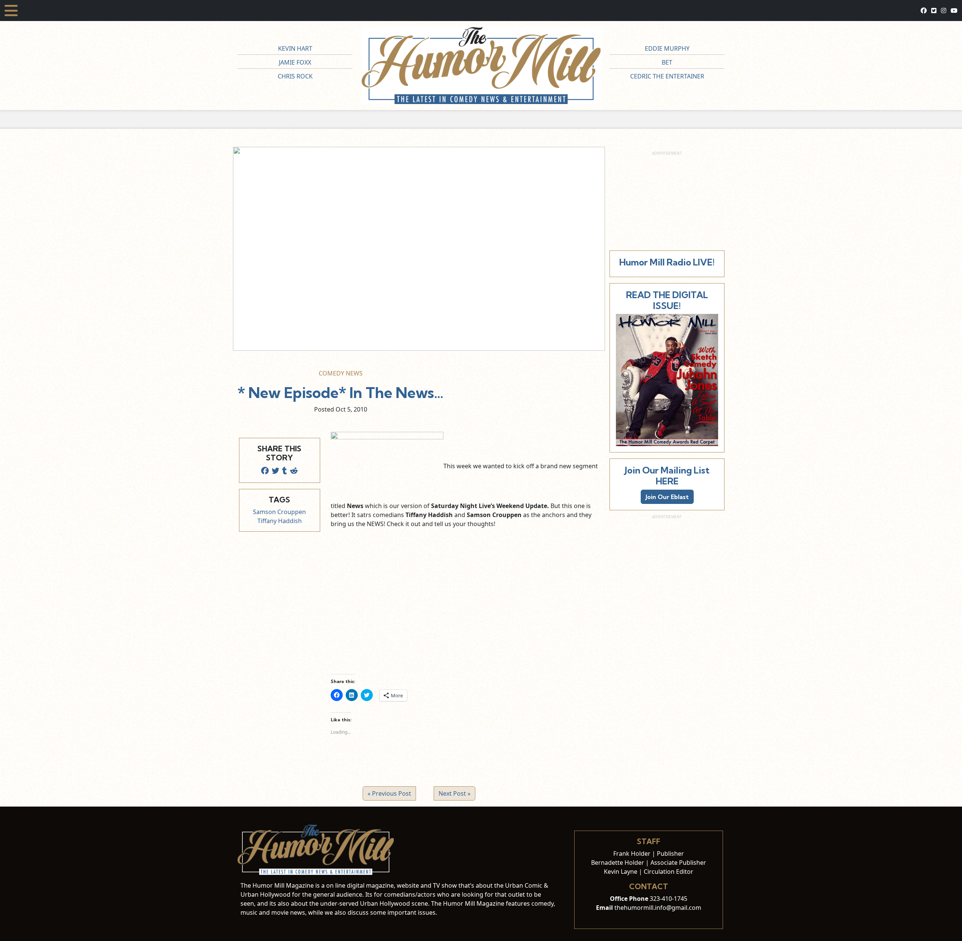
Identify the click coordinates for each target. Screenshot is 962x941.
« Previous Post (389, 793)
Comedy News (341, 373)
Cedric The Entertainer (667, 76)
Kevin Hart (295, 48)
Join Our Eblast (667, 497)
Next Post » (454, 793)
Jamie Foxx (295, 62)
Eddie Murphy (667, 48)
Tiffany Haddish (279, 521)
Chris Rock (295, 76)
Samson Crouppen (279, 512)
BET (667, 62)
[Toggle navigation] (11, 10)
